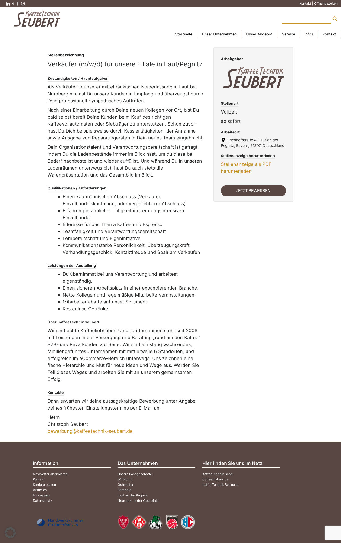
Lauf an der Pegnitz (133, 495)
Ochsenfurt (126, 484)
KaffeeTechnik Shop (217, 474)
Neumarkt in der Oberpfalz (138, 500)
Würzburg (125, 479)
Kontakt (39, 479)
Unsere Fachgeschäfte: (135, 474)
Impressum (41, 495)
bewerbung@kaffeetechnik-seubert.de (90, 431)
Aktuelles (40, 490)
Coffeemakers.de (215, 479)
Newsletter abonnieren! (50, 474)
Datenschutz (42, 500)
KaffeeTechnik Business (220, 484)
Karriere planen (44, 484)
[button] (10, 533)
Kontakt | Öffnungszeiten (318, 3)
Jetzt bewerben (253, 191)
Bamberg (125, 490)
